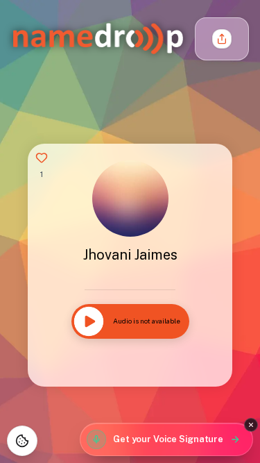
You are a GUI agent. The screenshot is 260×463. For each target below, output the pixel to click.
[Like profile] (42, 157)
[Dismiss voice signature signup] (251, 425)
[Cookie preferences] (22, 441)
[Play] (88, 321)
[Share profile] (222, 39)
